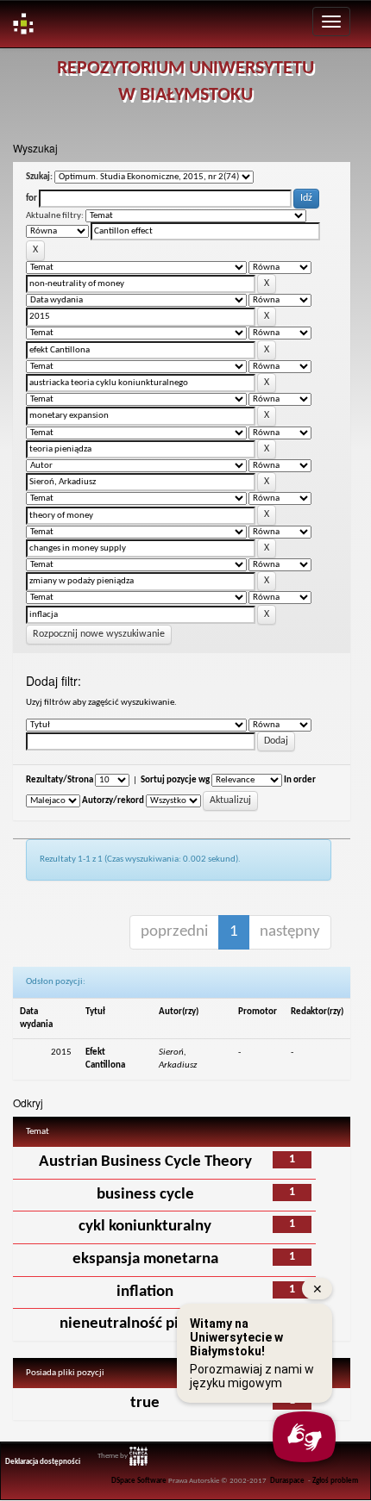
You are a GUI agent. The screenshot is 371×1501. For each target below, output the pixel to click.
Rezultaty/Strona (59, 780)
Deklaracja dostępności (42, 1462)
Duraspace (287, 1481)
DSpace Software (139, 1481)
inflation (144, 1292)
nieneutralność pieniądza (145, 1324)
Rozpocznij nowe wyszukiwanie (99, 634)
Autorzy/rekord (113, 801)
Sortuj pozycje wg (175, 780)
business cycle (145, 1194)
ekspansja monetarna (145, 1259)
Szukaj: (39, 177)
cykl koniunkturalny (145, 1226)
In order (300, 780)
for (31, 198)
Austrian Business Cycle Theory (145, 1162)
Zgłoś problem (335, 1481)
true (145, 1403)
